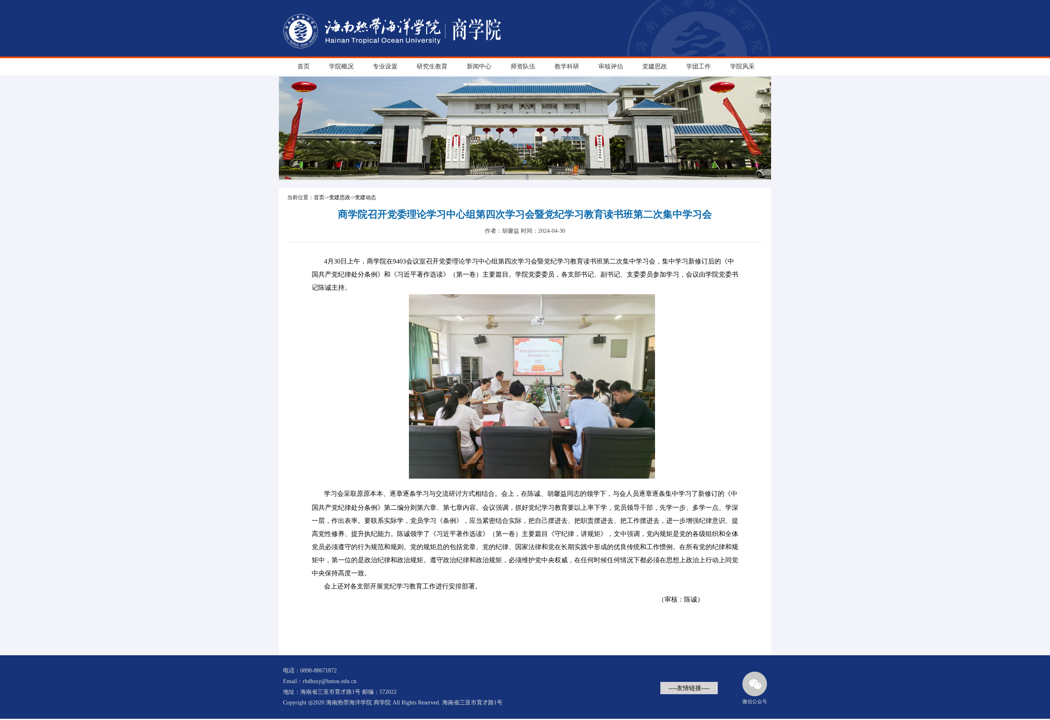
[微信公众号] (754, 684)
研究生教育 (432, 66)
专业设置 (385, 66)
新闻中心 (479, 66)
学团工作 (698, 66)
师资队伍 (523, 66)
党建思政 (654, 66)
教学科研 (567, 66)
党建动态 (365, 197)
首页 (303, 66)
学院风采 (742, 66)
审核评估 (610, 66)
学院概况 (341, 66)
